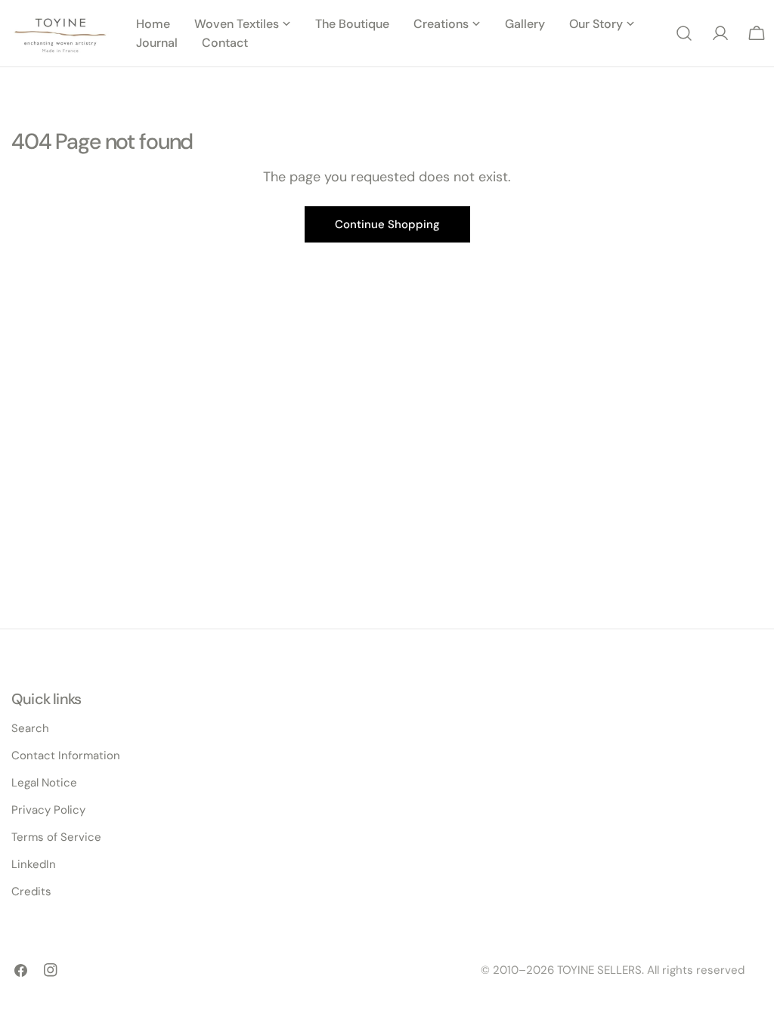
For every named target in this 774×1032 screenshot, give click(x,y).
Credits (31, 891)
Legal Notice (44, 782)
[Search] (684, 33)
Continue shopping (387, 224)
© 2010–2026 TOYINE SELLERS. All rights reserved (613, 970)
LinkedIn (33, 864)
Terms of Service (56, 837)
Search (30, 728)
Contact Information (65, 755)
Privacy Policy (48, 809)
